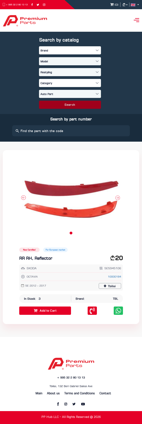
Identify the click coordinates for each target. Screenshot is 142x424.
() (116, 5)
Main (39, 393)
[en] (135, 4)
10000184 (114, 277)
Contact (105, 393)
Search (70, 104)
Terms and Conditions (79, 393)
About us (53, 393)
